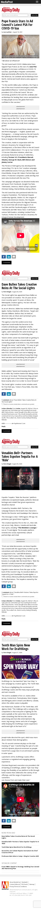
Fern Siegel (7, 292)
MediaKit (24, 882)
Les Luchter (7, 32)
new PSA (33, 67)
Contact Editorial (15, 884)
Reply (3, 426)
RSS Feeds (25, 884)
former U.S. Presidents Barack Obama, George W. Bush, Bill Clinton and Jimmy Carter (18, 159)
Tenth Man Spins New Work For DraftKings (17, 847)
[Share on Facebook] (4, 256)
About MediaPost (15, 882)
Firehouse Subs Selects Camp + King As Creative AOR (20, 856)
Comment (6, 262)
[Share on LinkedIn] (9, 256)
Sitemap (31, 884)
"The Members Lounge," (27, 528)
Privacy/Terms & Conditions (18, 886)
